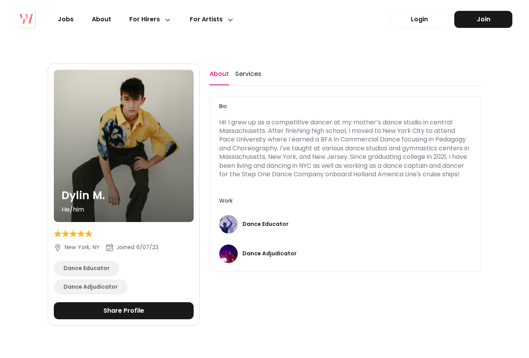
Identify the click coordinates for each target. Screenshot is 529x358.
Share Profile (123, 310)
